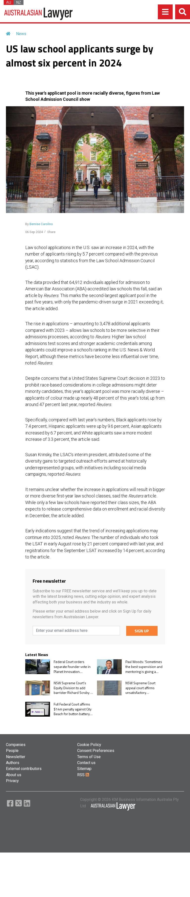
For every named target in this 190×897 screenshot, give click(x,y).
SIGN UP (142, 631)
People (12, 750)
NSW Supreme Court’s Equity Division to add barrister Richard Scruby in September (73, 688)
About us (13, 774)
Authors (12, 762)
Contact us (86, 762)
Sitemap (84, 768)
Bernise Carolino (41, 224)
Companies (15, 744)
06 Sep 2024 (34, 232)
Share (51, 232)
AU (8, 2)
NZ (18, 2)
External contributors (24, 768)
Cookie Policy (89, 744)
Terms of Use (89, 756)
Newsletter (15, 756)
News (21, 33)
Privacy (12, 780)
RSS (81, 774)
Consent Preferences (95, 750)
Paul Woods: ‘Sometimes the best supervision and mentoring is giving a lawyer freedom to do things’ (144, 666)
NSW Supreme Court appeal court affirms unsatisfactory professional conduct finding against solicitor (142, 688)
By (39, 224)
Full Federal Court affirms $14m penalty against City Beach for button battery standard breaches (73, 709)
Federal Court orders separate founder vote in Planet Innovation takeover (72, 666)
